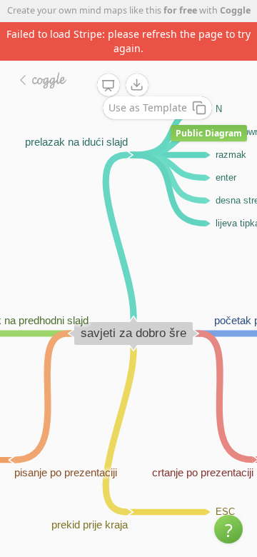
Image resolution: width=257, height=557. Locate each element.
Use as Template (148, 107)
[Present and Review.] (108, 85)
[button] (228, 529)
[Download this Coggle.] (137, 85)
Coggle (235, 10)
